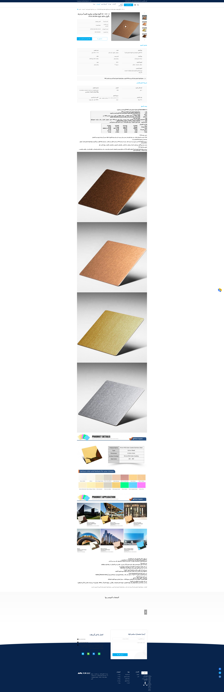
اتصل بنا (99, 38)
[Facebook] (220, 669)
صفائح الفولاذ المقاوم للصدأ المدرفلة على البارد (134, 587)
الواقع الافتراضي (120, 5)
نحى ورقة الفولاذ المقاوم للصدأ (91, 9)
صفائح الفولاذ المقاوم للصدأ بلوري (118, 587)
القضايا (138, 674)
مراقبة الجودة (127, 678)
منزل (94, 4)
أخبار (138, 676)
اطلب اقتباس (128, 4)
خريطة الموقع (127, 680)
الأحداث (114, 4)
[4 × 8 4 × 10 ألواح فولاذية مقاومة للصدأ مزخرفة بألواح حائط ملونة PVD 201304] (125, 26)
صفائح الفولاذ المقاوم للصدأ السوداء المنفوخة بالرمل (101, 587)
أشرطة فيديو (104, 4)
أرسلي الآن (120, 654)
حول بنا (109, 4)
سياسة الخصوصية (149, 676)
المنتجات (98, 4)
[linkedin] (220, 676)
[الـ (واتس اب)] (100, 654)
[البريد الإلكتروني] (84, 654)
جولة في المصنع (127, 676)
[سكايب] (95, 654)
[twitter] (220, 672)
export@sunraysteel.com (83, 642)
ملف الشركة (127, 674)
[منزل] (81, 5)
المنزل (80, 9)
